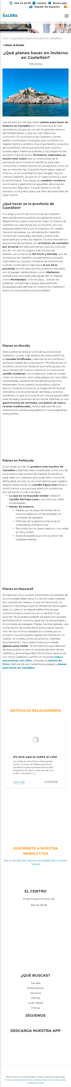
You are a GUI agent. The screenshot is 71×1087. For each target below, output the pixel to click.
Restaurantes (35, 988)
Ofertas (35, 997)
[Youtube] (40, 1023)
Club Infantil (35, 1002)
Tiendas (35, 983)
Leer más (19, 781)
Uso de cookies (58, 1080)
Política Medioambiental (38, 1080)
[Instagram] (36, 1023)
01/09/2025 (51, 781)
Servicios (35, 993)
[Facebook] (31, 1023)
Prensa (35, 1007)
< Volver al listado (13, 45)
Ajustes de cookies (35, 1083)
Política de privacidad (15, 1080)
